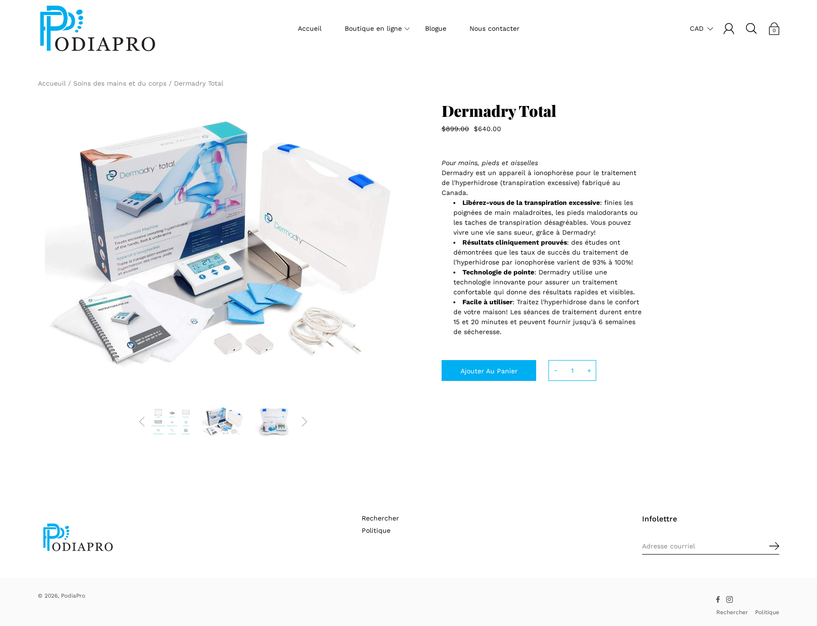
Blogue (435, 28)
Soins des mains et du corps (119, 83)
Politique (376, 530)
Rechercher (380, 518)
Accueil (310, 28)
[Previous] (141, 421)
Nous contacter (494, 28)
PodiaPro (73, 595)
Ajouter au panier (489, 371)
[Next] (304, 421)
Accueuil (52, 83)
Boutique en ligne (373, 28)
